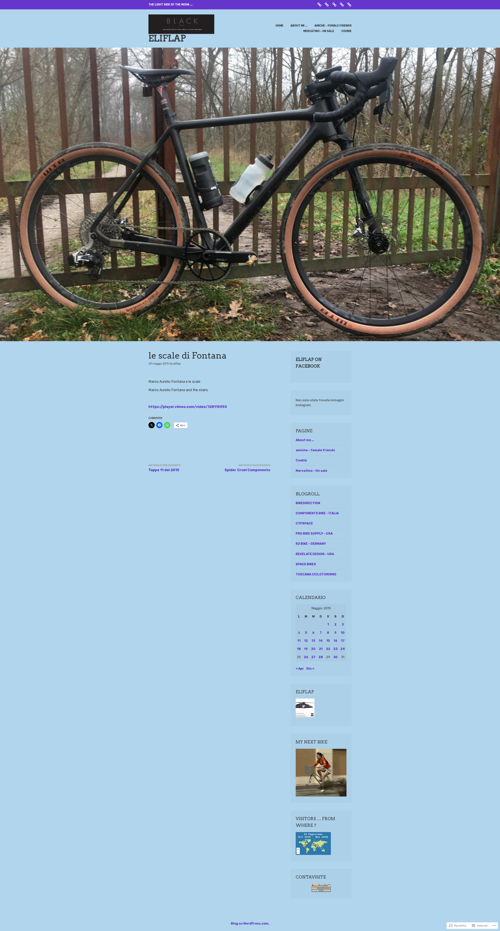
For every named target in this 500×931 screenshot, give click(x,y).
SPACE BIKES (306, 564)
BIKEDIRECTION (308, 503)
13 (313, 641)
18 (299, 649)
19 (306, 649)
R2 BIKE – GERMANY (311, 544)
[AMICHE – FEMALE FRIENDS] (334, 4)
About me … (298, 25)
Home (279, 25)
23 (335, 649)
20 (313, 649)
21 (321, 649)
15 (328, 641)
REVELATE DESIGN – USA (315, 554)
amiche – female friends (333, 25)
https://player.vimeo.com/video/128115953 (187, 407)
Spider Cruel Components (247, 468)
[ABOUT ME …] (326, 4)
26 (306, 657)
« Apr (300, 668)
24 (342, 649)
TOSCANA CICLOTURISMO (316, 574)
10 (343, 633)
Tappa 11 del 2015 (164, 468)
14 (321, 641)
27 (313, 657)
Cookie (346, 31)
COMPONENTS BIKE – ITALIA (317, 513)
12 (306, 641)
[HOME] (319, 4)
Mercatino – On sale (318, 31)
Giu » (310, 668)
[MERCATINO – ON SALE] (341, 4)
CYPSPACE (304, 523)
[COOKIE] (349, 4)
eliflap (167, 38)
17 (343, 641)
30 (335, 657)
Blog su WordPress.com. (250, 923)
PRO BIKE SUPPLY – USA (314, 533)
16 (335, 641)
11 (299, 641)
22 (328, 649)
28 (321, 657)
